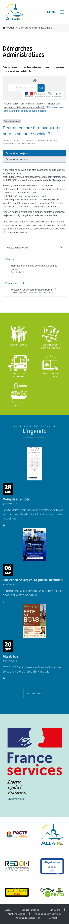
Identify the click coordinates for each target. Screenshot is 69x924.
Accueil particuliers (14, 103)
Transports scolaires (18, 375)
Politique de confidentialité (47, 913)
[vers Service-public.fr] (43, 95)
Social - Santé (35, 103)
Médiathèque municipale (50, 375)
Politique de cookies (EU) (27, 917)
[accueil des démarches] (34, 80)
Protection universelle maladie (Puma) (32, 289)
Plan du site (54, 909)
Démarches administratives (50, 346)
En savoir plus (16, 799)
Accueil (10, 27)
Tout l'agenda (34, 693)
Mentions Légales (16, 913)
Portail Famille (18, 344)
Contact (53, 917)
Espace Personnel (31, 909)
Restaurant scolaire (19, 403)
